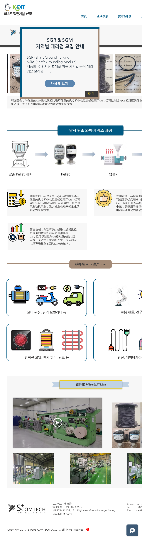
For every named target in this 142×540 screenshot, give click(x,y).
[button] (91, 94)
